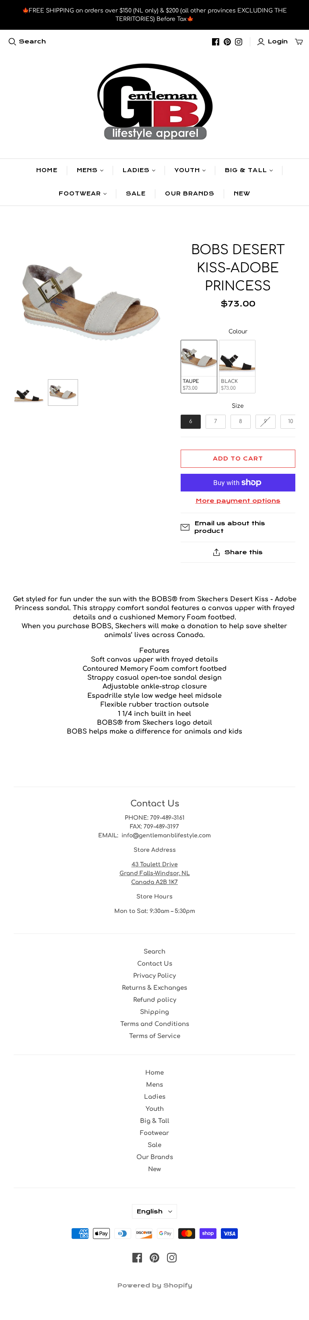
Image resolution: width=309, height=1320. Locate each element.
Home (46, 170)
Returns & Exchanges (154, 988)
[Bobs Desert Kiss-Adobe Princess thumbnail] (29, 392)
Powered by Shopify (154, 1285)
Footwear (80, 193)
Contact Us (154, 963)
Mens (87, 170)
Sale (136, 193)
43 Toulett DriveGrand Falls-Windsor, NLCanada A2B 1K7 (154, 873)
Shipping (154, 1012)
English (149, 1211)
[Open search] (12, 42)
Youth (187, 170)
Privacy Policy (154, 976)
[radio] (199, 366)
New (242, 193)
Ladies (136, 170)
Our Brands (189, 193)
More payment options (238, 500)
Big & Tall (246, 170)
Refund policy (154, 1000)
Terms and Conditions (154, 1024)
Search (32, 41)
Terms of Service (154, 1036)
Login (278, 41)
